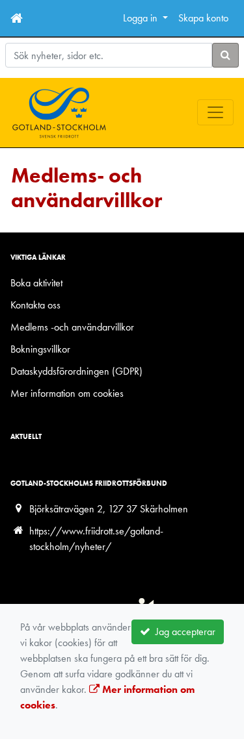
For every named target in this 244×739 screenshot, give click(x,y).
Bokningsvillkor (40, 349)
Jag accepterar (182, 631)
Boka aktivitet (36, 283)
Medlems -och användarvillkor (72, 327)
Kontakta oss (35, 305)
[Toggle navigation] (215, 112)
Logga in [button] (141, 18)
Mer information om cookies (67, 393)
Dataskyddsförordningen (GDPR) (76, 371)
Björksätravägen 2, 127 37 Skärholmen (108, 509)
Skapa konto (203, 18)
